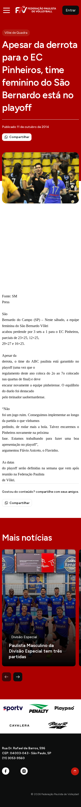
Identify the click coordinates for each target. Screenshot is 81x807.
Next (17, 676)
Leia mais (39, 607)
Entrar (71, 10)
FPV (36, 9)
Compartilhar (19, 137)
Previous (6, 676)
